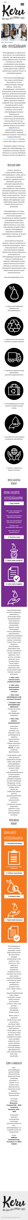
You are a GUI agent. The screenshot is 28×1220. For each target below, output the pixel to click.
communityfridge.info (10, 139)
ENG (6, 2)
